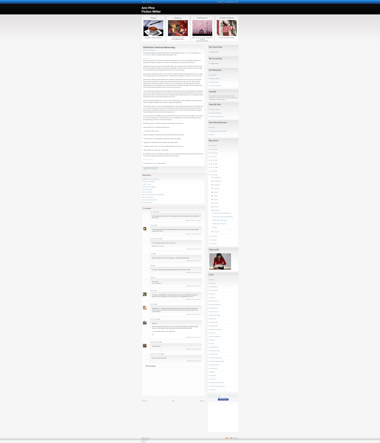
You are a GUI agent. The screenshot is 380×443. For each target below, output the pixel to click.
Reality (215, 227)
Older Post (202, 401)
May (215, 199)
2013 (213, 167)
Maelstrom (212, 322)
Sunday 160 (213, 354)
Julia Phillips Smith (154, 342)
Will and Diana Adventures (216, 386)
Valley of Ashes (215, 52)
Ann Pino (151, 9)
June (215, 195)
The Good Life (160, 246)
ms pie (151, 253)
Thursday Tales (213, 365)
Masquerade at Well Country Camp (218, 131)
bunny (211, 294)
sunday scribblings (214, 358)
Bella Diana (213, 286)
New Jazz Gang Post (148, 197)
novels (211, 333)
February (216, 210)
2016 (213, 156)
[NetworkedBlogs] (223, 397)
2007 (213, 243)
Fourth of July (213, 311)
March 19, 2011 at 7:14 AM (194, 361)
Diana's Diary (213, 301)
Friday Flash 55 (214, 315)
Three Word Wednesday (150, 50)
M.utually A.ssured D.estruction (151, 179)
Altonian (152, 225)
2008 (213, 240)
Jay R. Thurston (154, 319)
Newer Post (144, 401)
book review (213, 290)
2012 (213, 171)
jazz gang (212, 318)
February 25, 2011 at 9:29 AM (193, 314)
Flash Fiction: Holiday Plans (220, 220)
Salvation (212, 134)
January (216, 231)
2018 (213, 149)
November (216, 181)
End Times (212, 127)
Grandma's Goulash (155, 238)
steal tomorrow (213, 350)
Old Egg (152, 290)
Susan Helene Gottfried (155, 354)
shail (151, 265)
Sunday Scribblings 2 (215, 78)
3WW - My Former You (149, 181)
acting (211, 279)
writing (212, 389)
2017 (213, 153)
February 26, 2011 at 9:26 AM (193, 337)
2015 (213, 160)
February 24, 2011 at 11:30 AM (193, 234)
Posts (228, 438)
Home (144, 2)
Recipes (212, 340)
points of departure (214, 336)
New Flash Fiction (148, 189)
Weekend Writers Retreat (216, 382)
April (215, 203)
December (216, 177)
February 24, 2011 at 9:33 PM (193, 272)
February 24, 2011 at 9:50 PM (193, 286)
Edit (149, 2)
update (211, 372)
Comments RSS (229, 2)
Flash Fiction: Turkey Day (220, 223)
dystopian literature (214, 304)
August (215, 188)
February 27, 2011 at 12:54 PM (193, 349)
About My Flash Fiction (216, 113)
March (215, 206)
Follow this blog (223, 399)
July (215, 192)
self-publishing (213, 347)
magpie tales (213, 326)
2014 (213, 164)
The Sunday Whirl (214, 82)
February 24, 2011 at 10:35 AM (193, 220)
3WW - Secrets (147, 184)
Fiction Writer (145, 440)
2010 (213, 236)
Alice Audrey (153, 212)
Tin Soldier (187, 53)
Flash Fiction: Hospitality (150, 187)
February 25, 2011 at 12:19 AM (193, 299)
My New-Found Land (215, 329)
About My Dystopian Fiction (217, 116)
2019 (213, 145)
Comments (235, 438)
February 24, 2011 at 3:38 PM (193, 249)
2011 (213, 175)
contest (211, 297)
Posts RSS (220, 2)
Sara (211, 343)
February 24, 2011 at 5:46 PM (193, 260)
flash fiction (213, 308)
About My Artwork (214, 109)
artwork (212, 283)
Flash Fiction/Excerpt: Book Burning (222, 213)
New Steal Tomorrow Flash (150, 200)
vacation (212, 375)
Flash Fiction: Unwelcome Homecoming (159, 47)
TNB (144, 442)
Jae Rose (152, 304)
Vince (211, 379)
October (216, 185)
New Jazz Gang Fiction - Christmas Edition (154, 194)
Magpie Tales (213, 75)
